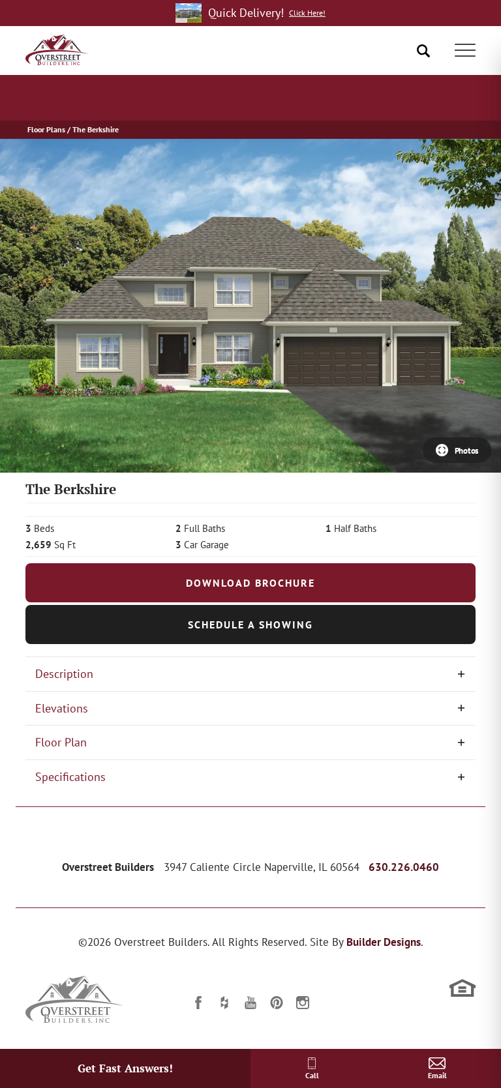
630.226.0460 (404, 867)
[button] (423, 50)
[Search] (423, 50)
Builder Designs (383, 942)
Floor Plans (46, 129)
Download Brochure (250, 582)
